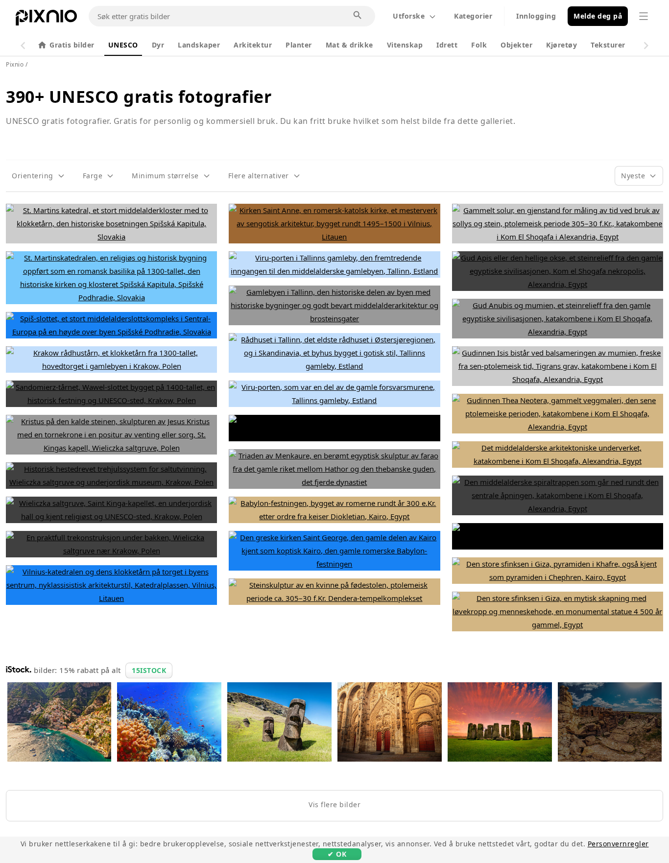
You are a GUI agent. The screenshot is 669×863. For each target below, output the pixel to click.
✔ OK (337, 854)
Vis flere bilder (334, 804)
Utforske (409, 16)
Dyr (158, 44)
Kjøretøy (561, 44)
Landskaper (199, 44)
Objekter (516, 44)
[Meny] (643, 16)
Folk (479, 44)
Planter (299, 44)
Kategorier (473, 16)
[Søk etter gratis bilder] (358, 15)
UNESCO (123, 44)
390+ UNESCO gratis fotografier (138, 96)
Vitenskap (405, 44)
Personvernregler (618, 843)
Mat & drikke (349, 44)
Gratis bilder (72, 44)
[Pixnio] (46, 19)
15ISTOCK (149, 670)
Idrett (446, 44)
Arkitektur (253, 44)
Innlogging (536, 16)
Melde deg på (597, 16)
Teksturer (608, 44)
